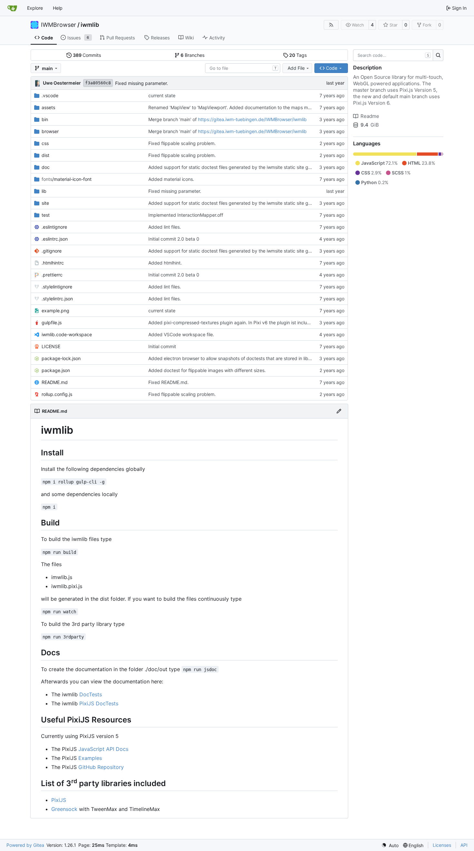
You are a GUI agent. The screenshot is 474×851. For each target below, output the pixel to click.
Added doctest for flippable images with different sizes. (207, 370)
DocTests (90, 694)
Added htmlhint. (165, 262)
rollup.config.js (57, 394)
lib (44, 191)
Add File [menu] (296, 68)
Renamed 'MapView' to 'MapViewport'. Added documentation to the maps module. (234, 107)
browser (50, 131)
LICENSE (51, 346)
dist (45, 155)
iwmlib (90, 25)
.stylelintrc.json (57, 298)
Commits (87, 55)
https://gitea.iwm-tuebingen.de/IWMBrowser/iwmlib (252, 119)
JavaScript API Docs (103, 749)
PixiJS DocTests (98, 703)
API (464, 845)
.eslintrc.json (55, 239)
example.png (55, 310)
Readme (369, 116)
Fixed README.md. (168, 382)
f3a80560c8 (98, 82)
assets (48, 107)
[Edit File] (339, 411)
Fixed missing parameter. (141, 83)
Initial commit (162, 346)
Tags (298, 55)
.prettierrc (52, 274)
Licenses (442, 845)
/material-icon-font (67, 179)
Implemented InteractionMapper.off (185, 215)
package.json (56, 370)
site (45, 203)
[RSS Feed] (331, 25)
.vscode (50, 95)
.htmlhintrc (53, 262)
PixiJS (58, 800)
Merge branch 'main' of (173, 119)
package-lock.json (61, 358)
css (45, 143)
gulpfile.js (52, 322)
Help (58, 8)
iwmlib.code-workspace (67, 334)
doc (46, 167)
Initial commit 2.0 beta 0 (173, 239)
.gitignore (52, 251)
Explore (35, 8)
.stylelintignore (57, 286)
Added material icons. (171, 179)
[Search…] (438, 55)
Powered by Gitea (25, 845)
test (46, 215)
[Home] (12, 8)
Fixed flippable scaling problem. (182, 143)
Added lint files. (164, 227)
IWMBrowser (58, 25)
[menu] (390, 845)
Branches (192, 55)
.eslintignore (54, 227)
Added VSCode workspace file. (181, 334)
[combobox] (242, 68)
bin (45, 119)
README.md (55, 382)
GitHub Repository (101, 767)
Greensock (64, 809)
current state (161, 95)
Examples (90, 758)
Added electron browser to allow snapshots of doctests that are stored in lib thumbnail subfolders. (251, 358)
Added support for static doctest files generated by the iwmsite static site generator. (237, 167)
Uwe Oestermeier (62, 83)
